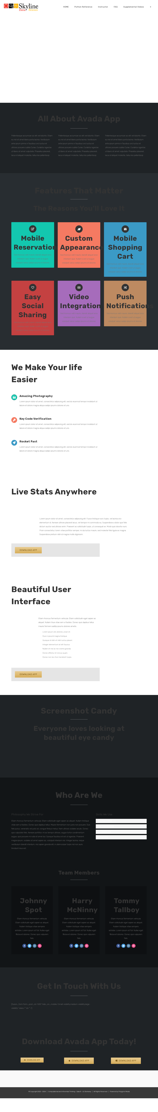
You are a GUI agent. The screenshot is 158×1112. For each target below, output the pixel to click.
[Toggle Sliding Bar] (151, 6)
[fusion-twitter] (29, 946)
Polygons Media (124, 1091)
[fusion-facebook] (24, 946)
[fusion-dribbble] (40, 946)
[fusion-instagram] (35, 946)
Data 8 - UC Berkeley (84, 1091)
